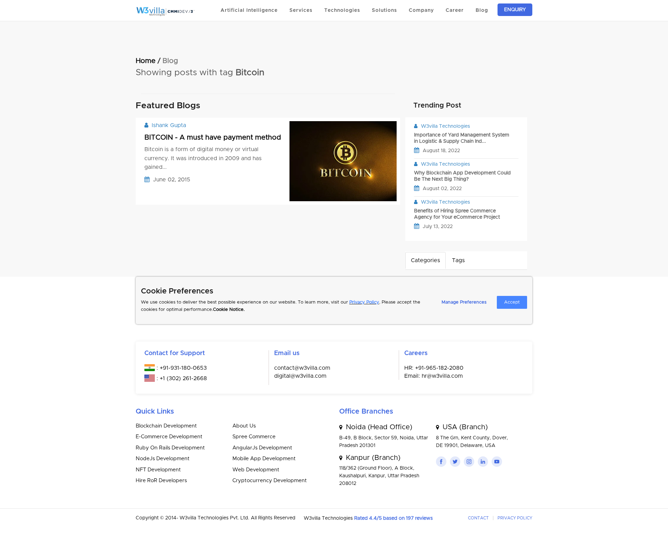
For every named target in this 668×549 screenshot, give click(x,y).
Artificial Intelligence (249, 10)
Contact (478, 518)
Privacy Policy (364, 302)
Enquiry (515, 9)
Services (300, 10)
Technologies (342, 10)
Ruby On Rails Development (170, 447)
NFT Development (158, 469)
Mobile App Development (264, 458)
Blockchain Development (166, 426)
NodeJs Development (163, 458)
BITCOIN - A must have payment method (212, 137)
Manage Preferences (464, 302)
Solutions (384, 10)
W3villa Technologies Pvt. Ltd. (215, 518)
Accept (512, 302)
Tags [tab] (458, 260)
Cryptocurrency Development (269, 480)
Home (146, 60)
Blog (482, 10)
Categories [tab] (425, 260)
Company (421, 10)
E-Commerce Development (169, 436)
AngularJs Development (262, 447)
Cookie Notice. (229, 309)
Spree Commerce (254, 436)
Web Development (255, 469)
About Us (244, 426)
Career (455, 10)
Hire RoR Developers (161, 480)
